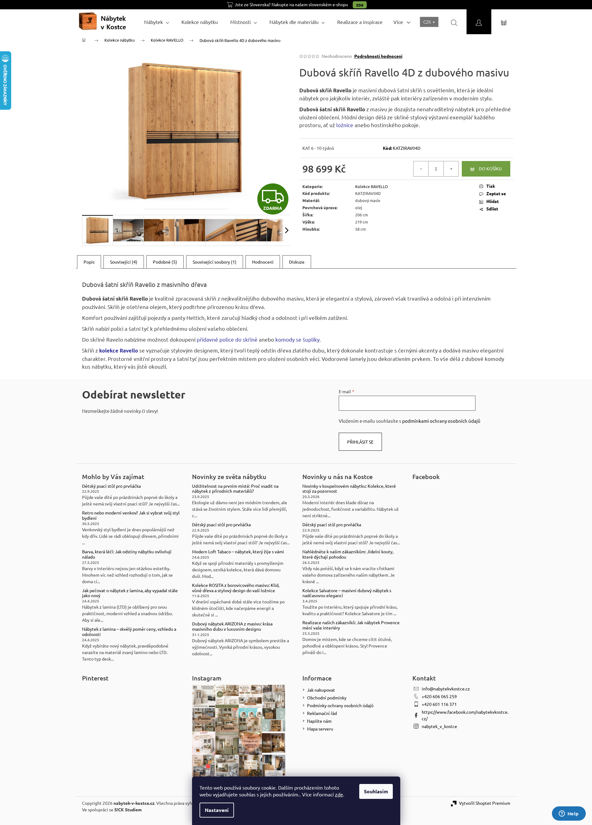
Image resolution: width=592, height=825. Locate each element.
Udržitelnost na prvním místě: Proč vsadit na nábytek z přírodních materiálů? (235, 488)
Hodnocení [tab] (262, 262)
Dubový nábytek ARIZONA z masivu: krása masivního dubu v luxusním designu (232, 626)
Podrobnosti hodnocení (378, 56)
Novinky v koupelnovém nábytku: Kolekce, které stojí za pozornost (349, 488)
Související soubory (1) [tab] (214, 262)
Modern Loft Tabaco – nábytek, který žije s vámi (238, 551)
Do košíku (490, 168)
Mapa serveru (320, 728)
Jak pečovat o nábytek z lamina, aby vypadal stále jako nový (130, 593)
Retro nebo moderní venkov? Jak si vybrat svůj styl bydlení (131, 515)
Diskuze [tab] (297, 262)
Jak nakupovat (321, 690)
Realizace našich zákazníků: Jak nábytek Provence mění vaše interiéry (351, 625)
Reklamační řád (322, 713)
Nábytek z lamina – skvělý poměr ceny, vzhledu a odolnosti (129, 631)
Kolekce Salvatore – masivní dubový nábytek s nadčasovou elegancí (346, 593)
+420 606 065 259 (439, 696)
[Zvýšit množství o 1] (450, 168)
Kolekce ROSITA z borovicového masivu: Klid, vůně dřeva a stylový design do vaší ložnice (235, 588)
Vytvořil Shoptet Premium (484, 803)
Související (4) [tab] (123, 262)
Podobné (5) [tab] (165, 262)
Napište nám (319, 721)
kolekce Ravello (118, 350)
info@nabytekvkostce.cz (446, 688)
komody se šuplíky (297, 339)
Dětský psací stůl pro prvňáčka (111, 486)
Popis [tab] (89, 262)
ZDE (359, 4)
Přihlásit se (360, 442)
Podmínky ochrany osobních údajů (340, 705)
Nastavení (217, 810)
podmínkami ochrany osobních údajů (441, 421)
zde (339, 794)
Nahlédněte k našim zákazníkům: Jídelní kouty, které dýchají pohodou (347, 554)
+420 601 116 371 (439, 704)
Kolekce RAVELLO (371, 186)
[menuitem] (156, 21)
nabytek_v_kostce (439, 726)
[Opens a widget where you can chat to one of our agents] (569, 814)
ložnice (344, 125)
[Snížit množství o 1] (421, 168)
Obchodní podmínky (326, 697)
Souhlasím (376, 791)
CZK (427, 22)
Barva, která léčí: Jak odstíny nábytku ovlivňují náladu (127, 554)
